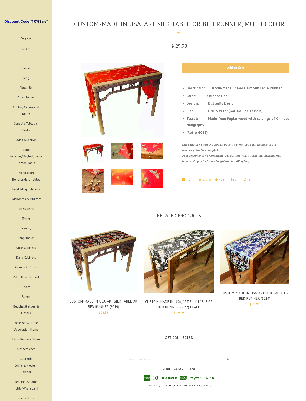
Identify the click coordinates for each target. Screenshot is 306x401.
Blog (26, 78)
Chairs (26, 287)
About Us (26, 87)
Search (167, 368)
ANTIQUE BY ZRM (177, 385)
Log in (26, 49)
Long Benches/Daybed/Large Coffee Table (26, 156)
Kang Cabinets (26, 257)
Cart (27, 39)
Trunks (26, 218)
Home (26, 68)
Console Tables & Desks (26, 126)
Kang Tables (26, 238)
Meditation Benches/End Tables (26, 176)
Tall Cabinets (26, 209)
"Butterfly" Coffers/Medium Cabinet (26, 365)
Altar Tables (26, 97)
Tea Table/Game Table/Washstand (26, 385)
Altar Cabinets (26, 248)
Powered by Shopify (200, 385)
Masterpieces (26, 349)
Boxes (26, 296)
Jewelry (26, 228)
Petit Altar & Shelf (26, 277)
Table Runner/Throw (26, 339)
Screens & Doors (26, 267)
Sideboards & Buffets (26, 199)
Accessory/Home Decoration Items (26, 326)
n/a (179, 32)
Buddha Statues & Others (26, 309)
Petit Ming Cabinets (26, 189)
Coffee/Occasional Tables (26, 110)
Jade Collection (26, 140)
